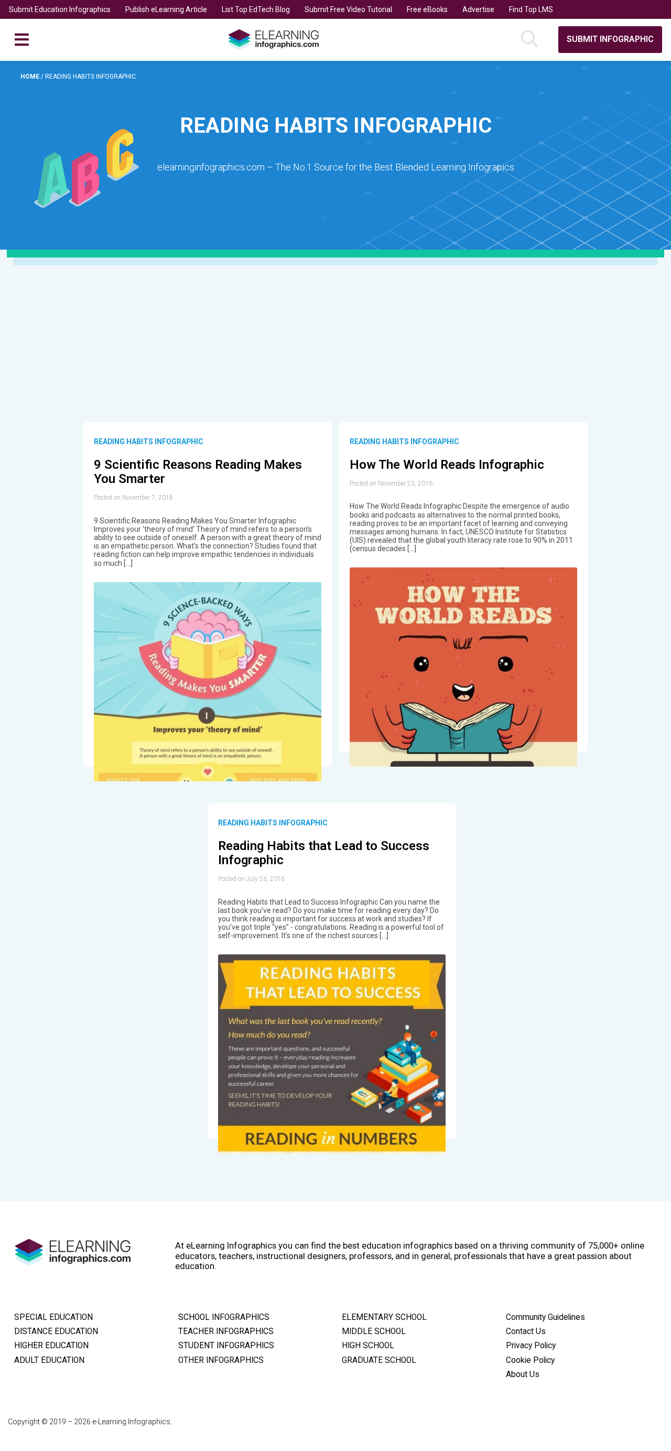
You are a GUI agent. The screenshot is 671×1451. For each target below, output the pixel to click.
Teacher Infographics (226, 1331)
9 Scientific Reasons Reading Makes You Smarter (198, 472)
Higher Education (51, 1345)
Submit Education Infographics (60, 9)
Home (30, 76)
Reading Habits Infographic (148, 441)
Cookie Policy (530, 1360)
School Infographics (223, 1317)
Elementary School (384, 1317)
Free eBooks (427, 9)
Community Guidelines (545, 1317)
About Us (522, 1374)
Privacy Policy (531, 1345)
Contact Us (526, 1331)
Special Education (53, 1317)
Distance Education (56, 1331)
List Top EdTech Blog (256, 9)
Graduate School (379, 1360)
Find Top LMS (531, 9)
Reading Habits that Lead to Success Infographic (323, 853)
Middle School (374, 1331)
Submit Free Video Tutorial (348, 9)
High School (368, 1345)
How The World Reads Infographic (447, 464)
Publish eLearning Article (166, 9)
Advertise (478, 9)
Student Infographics (226, 1345)
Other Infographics (221, 1360)
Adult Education (49, 1360)
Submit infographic (610, 39)
